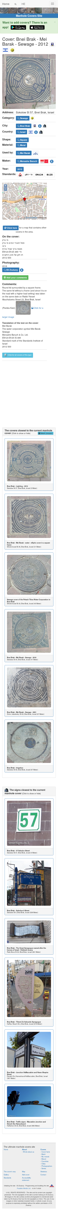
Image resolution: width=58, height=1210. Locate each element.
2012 (19, 169)
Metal (22, 145)
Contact (43, 1174)
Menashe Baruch (28, 161)
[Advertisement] (29, 391)
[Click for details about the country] (36, 131)
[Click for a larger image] (29, 81)
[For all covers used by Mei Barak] (35, 152)
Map (23, 1171)
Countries (44, 1161)
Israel (22, 131)
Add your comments (16, 277)
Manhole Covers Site (29, 16)
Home (5, 4)
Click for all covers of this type (19, 355)
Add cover (25, 1174)
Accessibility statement (26, 1179)
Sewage (23, 118)
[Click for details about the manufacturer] (52, 161)
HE (23, 4)
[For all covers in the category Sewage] (12, 49)
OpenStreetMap (31, 217)
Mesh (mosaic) (46, 433)
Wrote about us (28, 1152)
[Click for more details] (29, 461)
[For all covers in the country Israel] (5, 49)
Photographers (46, 1166)
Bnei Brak (24, 125)
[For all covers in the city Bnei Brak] (52, 44)
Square (23, 139)
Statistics (43, 1171)
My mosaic (45, 1156)
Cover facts (45, 1152)
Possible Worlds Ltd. (24, 1188)
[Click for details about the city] (40, 125)
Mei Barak (24, 152)
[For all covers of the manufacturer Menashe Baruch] (44, 161)
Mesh (43, 1154)
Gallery (6, 1174)
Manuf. (43, 1159)
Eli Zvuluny (12, 269)
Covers (43, 1149)
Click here (11, 227)
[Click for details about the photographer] (21, 269)
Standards (7, 1178)
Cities (43, 1163)
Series (43, 1168)
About (24, 1149)
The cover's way (10, 1171)
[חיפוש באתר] (15, 3)
